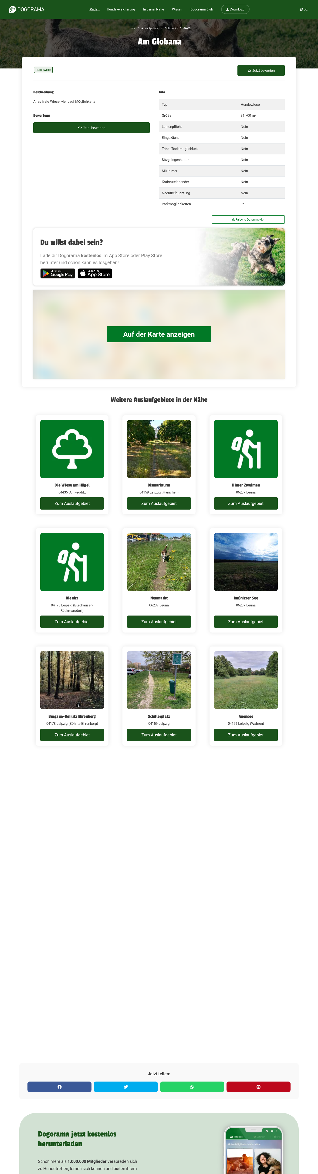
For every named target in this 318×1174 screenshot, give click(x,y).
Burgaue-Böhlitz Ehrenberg (72, 716)
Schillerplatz (159, 716)
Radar (94, 9)
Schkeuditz (171, 28)
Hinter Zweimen (246, 485)
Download (236, 9)
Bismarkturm (159, 485)
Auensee (246, 716)
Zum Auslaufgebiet (72, 503)
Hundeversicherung (121, 9)
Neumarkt (159, 598)
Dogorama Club (201, 9)
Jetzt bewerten (263, 70)
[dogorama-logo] (26, 9)
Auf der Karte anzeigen (159, 334)
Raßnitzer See (246, 598)
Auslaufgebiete (150, 28)
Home (132, 28)
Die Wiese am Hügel (72, 485)
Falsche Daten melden (250, 219)
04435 (186, 28)
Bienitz (72, 598)
